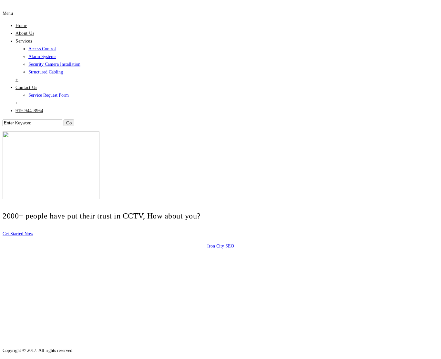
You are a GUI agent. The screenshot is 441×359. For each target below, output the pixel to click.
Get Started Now (18, 233)
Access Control (42, 48)
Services (23, 41)
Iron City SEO (220, 246)
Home (21, 25)
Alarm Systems (42, 56)
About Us (24, 33)
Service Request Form (48, 95)
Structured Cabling (45, 72)
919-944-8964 (29, 110)
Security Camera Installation (54, 64)
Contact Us (26, 87)
